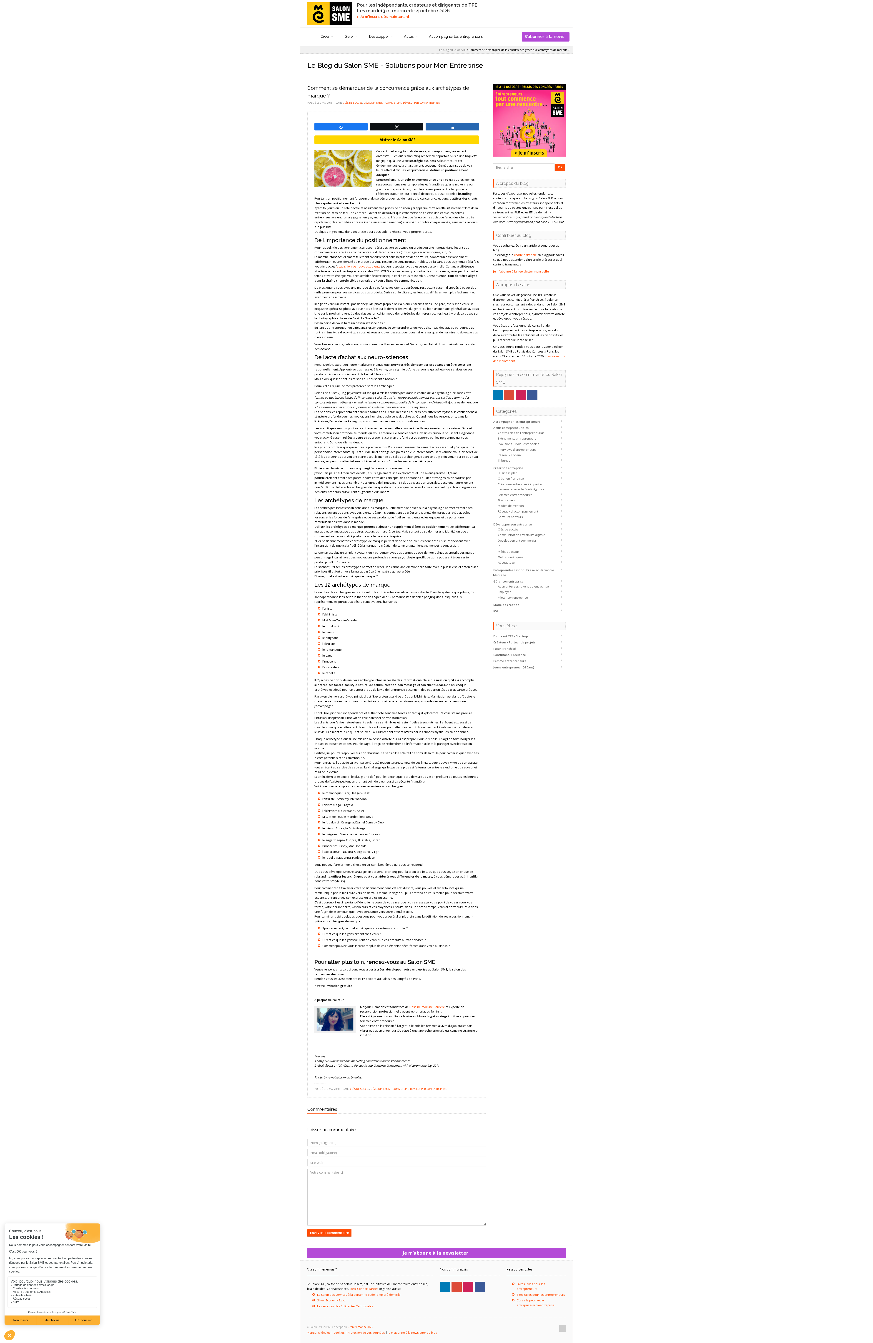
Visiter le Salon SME (396, 139)
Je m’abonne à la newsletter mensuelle (521, 271)
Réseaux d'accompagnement (518, 511)
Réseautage (506, 562)
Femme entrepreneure (509, 661)
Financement (507, 500)
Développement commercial (517, 540)
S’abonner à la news (546, 36)
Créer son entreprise (508, 468)
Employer (504, 592)
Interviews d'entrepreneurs (517, 450)
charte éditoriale (525, 255)
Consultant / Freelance (509, 655)
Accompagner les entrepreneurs (456, 36)
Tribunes (504, 460)
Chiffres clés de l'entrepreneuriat (521, 433)
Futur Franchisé (504, 649)
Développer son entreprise (512, 524)
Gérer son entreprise (508, 581)
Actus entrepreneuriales (511, 428)
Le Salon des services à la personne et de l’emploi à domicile (359, 1295)
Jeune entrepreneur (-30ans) (513, 667)
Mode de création (506, 605)
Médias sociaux (508, 552)
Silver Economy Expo (331, 1300)
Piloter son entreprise (513, 597)
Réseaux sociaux (510, 455)
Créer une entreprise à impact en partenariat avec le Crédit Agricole (521, 486)
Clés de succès (508, 529)
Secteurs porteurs (510, 517)
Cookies (339, 1332)
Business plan (507, 473)
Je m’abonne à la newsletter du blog (412, 1332)
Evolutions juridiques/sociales (518, 444)
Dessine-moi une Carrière (427, 1007)
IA (499, 546)
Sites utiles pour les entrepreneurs (541, 1295)
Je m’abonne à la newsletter (437, 1253)
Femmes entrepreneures (515, 495)
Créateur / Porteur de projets (514, 642)
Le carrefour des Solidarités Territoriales (345, 1306)
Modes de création (511, 506)
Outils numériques (510, 557)
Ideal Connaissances (364, 1289)
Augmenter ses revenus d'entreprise (523, 586)
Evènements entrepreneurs (517, 438)
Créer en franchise (511, 478)
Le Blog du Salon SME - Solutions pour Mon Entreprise (395, 65)
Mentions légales (319, 1332)
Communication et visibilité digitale (521, 535)
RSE (496, 611)
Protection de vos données (366, 1332)
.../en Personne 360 (360, 1327)
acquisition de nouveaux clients (358, 266)
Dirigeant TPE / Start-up (510, 636)
